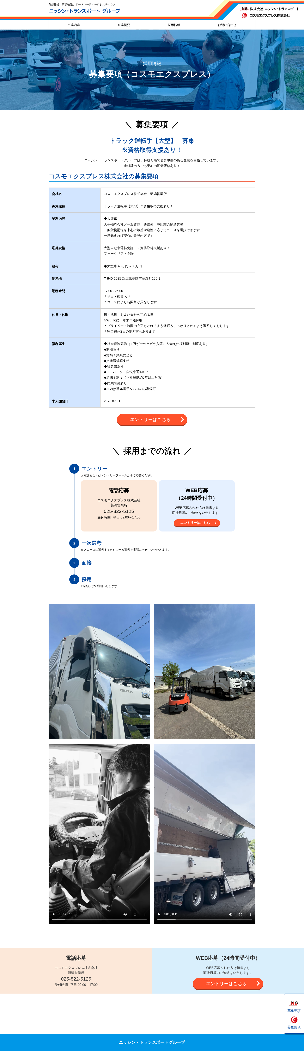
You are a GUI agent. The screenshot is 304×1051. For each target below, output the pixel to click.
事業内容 (74, 25)
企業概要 (124, 25)
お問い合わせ (227, 25)
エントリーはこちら (150, 419)
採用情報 (174, 25)
